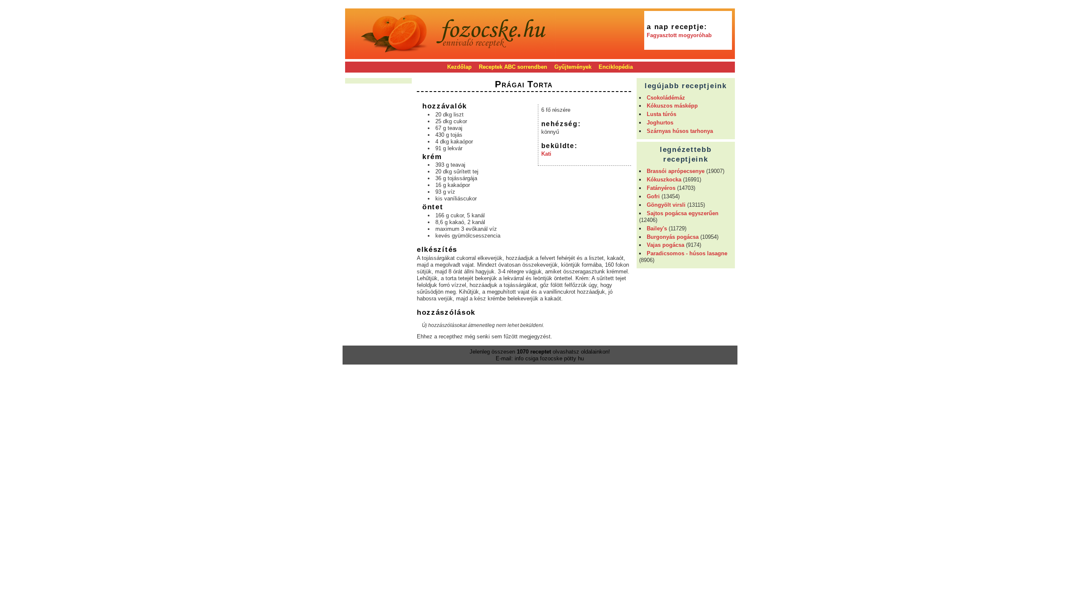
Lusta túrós (661, 114)
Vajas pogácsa (665, 245)
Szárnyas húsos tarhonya (680, 131)
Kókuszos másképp (672, 106)
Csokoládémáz (666, 98)
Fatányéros (661, 188)
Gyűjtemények (572, 67)
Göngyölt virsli (666, 205)
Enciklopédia (616, 67)
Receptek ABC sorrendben (513, 67)
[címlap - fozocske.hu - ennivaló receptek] (455, 56)
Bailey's (657, 228)
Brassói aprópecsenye (676, 171)
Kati (546, 154)
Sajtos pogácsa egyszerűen (682, 213)
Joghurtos (660, 122)
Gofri (653, 196)
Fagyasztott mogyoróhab (679, 35)
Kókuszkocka (664, 179)
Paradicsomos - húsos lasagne (687, 253)
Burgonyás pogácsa (673, 237)
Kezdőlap (459, 67)
